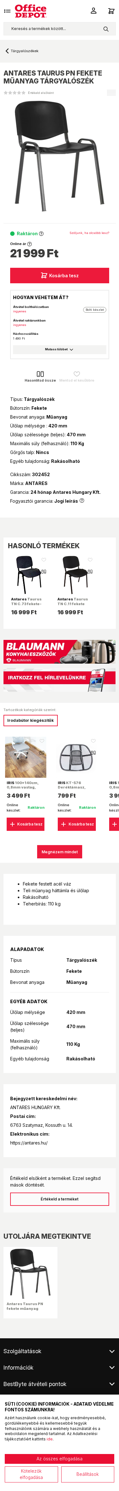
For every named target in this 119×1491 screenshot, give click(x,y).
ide (50, 1439)
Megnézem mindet (60, 852)
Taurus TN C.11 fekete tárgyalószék (72, 603)
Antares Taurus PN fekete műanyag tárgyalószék (25, 1308)
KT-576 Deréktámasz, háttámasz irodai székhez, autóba (74, 790)
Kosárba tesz (64, 275)
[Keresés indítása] (106, 28)
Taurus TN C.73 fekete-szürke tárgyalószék (26, 606)
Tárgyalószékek (27, 51)
